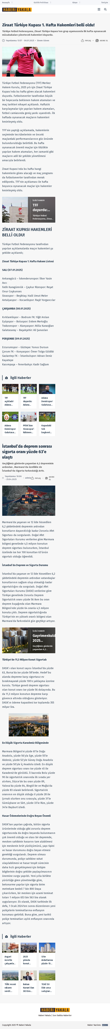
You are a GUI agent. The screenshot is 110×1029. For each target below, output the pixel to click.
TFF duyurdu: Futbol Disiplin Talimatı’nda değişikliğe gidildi (43, 208)
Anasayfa (6, 3)
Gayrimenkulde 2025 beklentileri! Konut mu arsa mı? (45, 638)
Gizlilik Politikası (41, 3)
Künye (74, 3)
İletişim (104, 3)
